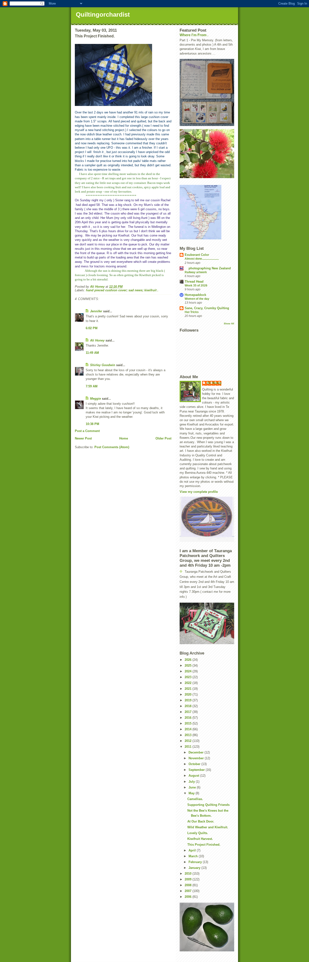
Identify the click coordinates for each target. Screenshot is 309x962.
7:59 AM (92, 386)
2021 (188, 688)
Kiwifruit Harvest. (200, 839)
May (192, 793)
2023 (188, 677)
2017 (188, 712)
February (196, 862)
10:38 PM (92, 424)
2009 (188, 879)
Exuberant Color (197, 255)
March (194, 856)
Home (123, 438)
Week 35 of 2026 (196, 285)
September (197, 770)
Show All (229, 323)
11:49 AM (92, 353)
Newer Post (83, 438)
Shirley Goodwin (102, 365)
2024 (188, 671)
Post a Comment (87, 431)
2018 (188, 706)
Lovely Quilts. (197, 833)
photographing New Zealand (208, 268)
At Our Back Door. (200, 821)
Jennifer (96, 311)
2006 (188, 897)
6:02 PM (92, 328)
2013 (188, 735)
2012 (188, 741)
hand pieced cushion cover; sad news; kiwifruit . (122, 290)
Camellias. (195, 799)
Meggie (95, 398)
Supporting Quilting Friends (208, 805)
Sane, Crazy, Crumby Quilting (207, 308)
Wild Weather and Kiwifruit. (207, 827)
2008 (188, 885)
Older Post (163, 438)
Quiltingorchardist (103, 14)
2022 (188, 683)
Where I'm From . (194, 35)
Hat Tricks (192, 312)
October (195, 764)
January (195, 868)
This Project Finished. (203, 844)
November (197, 758)
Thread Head (194, 281)
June (193, 787)
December (196, 752)
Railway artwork (196, 272)
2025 (188, 665)
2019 (188, 700)
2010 (188, 873)
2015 (188, 723)
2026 (188, 660)
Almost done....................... (202, 258)
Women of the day (197, 298)
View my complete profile (199, 492)
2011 (188, 746)
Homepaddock (195, 295)
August (194, 775)
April (193, 850)
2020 (188, 694)
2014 (188, 729)
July (192, 781)
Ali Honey (97, 340)
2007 (188, 891)
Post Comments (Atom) (111, 447)
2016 (188, 717)
